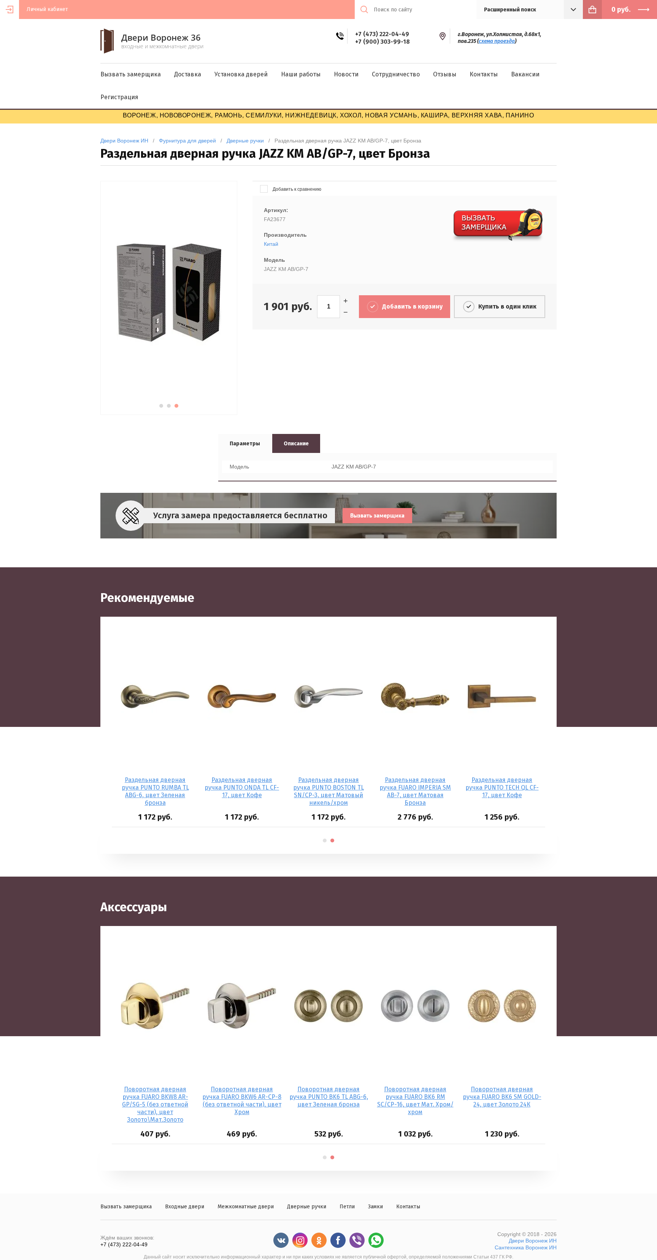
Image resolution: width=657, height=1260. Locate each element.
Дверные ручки (306, 1206)
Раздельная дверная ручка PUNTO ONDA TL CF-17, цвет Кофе (242, 787)
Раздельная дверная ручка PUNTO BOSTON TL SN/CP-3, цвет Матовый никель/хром (328, 791)
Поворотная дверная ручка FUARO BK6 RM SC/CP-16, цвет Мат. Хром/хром (415, 1101)
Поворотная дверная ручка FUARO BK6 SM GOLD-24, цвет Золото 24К (502, 1097)
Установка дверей (241, 74)
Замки (375, 1206)
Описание (296, 443)
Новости (346, 74)
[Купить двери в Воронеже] (107, 51)
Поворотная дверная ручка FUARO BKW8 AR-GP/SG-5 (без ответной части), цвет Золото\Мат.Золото (155, 1104)
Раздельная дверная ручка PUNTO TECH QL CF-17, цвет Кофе (502, 787)
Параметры (245, 443)
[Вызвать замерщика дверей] (498, 241)
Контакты (484, 74)
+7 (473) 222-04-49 (382, 34)
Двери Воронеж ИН (533, 1241)
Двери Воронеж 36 (161, 37)
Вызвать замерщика (130, 74)
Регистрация (119, 97)
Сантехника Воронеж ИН (526, 1247)
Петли (347, 1206)
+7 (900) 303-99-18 (382, 41)
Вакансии (525, 74)
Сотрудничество (396, 74)
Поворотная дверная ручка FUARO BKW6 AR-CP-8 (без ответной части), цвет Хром (241, 1101)
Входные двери (184, 1206)
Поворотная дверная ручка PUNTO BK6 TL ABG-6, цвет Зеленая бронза (328, 1097)
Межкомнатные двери (245, 1206)
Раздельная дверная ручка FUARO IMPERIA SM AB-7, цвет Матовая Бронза (415, 791)
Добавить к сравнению (296, 189)
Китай (271, 244)
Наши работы (301, 74)
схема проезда (497, 41)
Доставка (187, 74)
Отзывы (444, 74)
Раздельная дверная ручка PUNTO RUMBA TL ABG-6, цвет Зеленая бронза (155, 791)
